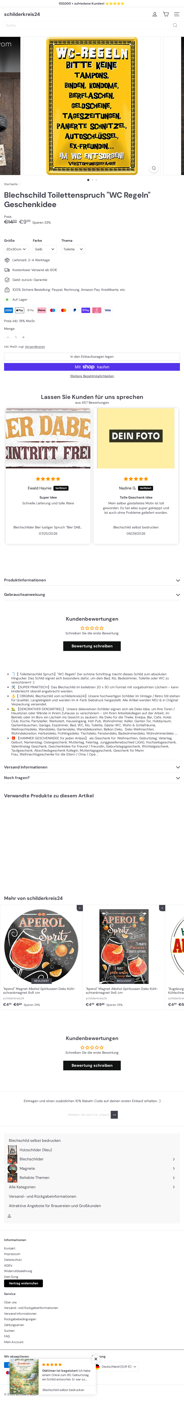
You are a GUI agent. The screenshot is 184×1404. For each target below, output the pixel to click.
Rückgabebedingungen (20, 1319)
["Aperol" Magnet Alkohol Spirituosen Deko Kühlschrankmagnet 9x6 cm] (124, 957)
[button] (95, 1359)
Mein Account (13, 1342)
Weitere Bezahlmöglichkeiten (92, 376)
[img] (48, 479)
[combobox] (92, 25)
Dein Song (11, 1277)
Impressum (12, 1254)
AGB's (8, 1265)
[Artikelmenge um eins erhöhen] (24, 337)
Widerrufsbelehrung (18, 1271)
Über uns (10, 1302)
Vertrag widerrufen (23, 1283)
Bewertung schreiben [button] (92, 646)
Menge (9, 329)
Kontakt (9, 1248)
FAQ (7, 1336)
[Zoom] (154, 168)
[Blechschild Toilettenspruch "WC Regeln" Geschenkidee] (30, 843)
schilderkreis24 (22, 14)
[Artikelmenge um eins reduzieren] (8, 337)
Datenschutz (13, 1260)
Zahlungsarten (14, 1325)
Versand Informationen (20, 1314)
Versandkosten (35, 347)
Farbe (37, 241)
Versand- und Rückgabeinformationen (31, 1308)
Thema (66, 241)
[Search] (175, 25)
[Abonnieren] (114, 1115)
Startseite (11, 184)
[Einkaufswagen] (165, 14)
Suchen (9, 1331)
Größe (9, 241)
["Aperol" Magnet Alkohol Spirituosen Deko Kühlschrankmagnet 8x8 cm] (41, 957)
